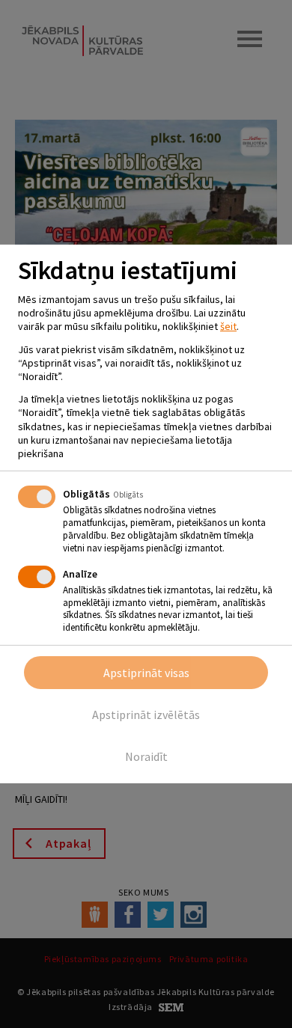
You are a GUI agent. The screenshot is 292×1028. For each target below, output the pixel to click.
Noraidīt (146, 756)
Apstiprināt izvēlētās (146, 714)
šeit (228, 326)
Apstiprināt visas (146, 672)
